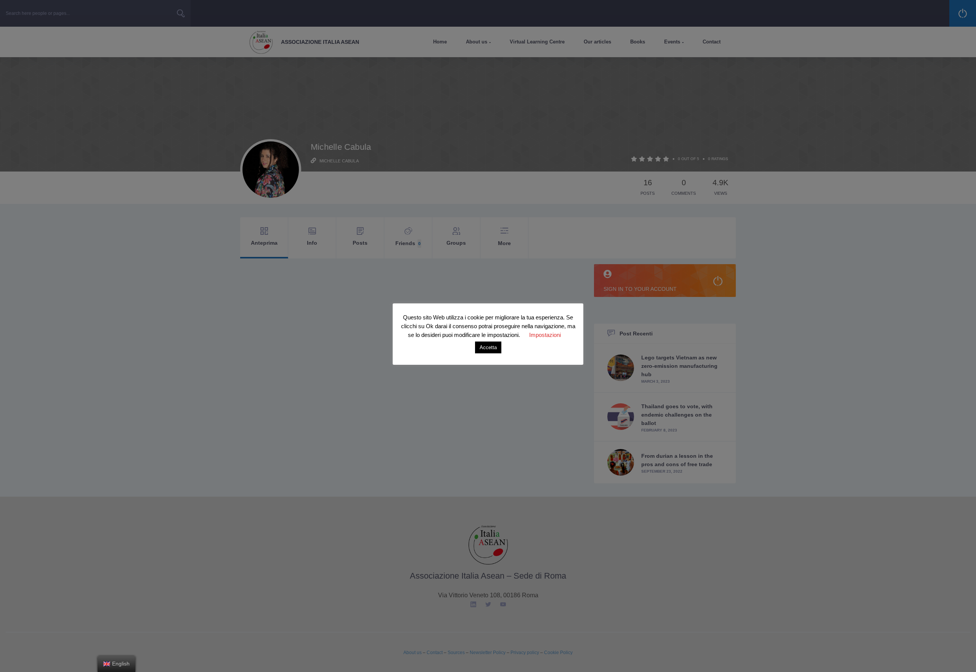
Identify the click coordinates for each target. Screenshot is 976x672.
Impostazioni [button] (545, 335)
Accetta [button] (488, 347)
